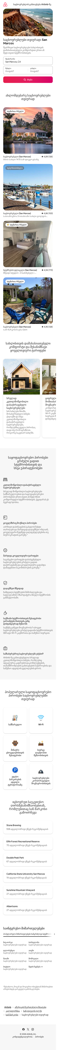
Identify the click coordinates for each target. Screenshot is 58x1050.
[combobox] (28, 61)
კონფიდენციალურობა (22, 1037)
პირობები (39, 1037)
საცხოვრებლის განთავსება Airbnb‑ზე (32, 4)
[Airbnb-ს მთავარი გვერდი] (5, 4)
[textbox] (15, 71)
